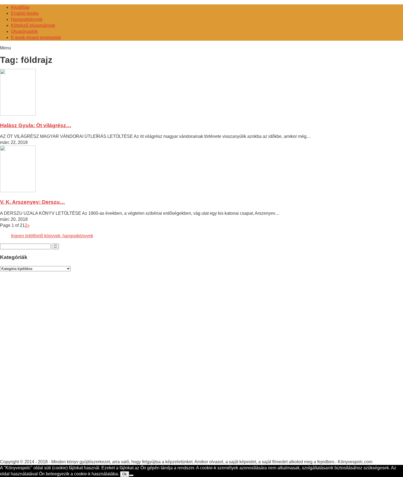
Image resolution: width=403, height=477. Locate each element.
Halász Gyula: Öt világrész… (35, 125)
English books (25, 13)
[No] (131, 475)
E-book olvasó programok (36, 37)
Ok (124, 474)
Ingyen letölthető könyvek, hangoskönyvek (52, 235)
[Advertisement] (41, 370)
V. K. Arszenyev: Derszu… (32, 202)
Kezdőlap (20, 7)
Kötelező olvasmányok (33, 25)
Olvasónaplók (24, 31)
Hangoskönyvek (26, 19)
